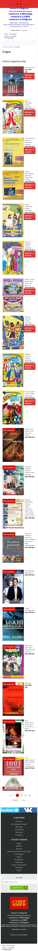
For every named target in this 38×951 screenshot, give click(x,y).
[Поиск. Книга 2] (13, 81)
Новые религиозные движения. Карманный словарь (29, 175)
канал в (14, 8)
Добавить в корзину (29, 76)
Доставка (19, 827)
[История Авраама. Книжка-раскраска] (13, 258)
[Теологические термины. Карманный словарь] (13, 152)
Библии (19, 846)
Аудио (19, 843)
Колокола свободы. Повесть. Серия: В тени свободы (29, 470)
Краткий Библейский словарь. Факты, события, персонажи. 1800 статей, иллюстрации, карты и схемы (30, 508)
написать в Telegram (20, 19)
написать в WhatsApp (20, 13)
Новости (19, 821)
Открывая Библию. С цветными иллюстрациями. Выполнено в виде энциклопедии (30, 539)
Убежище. (28, 683)
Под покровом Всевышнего (29, 572)
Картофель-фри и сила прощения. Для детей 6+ (30, 649)
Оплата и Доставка (19, 865)
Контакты (19, 835)
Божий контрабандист (30, 609)
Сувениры (19, 862)
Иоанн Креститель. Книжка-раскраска (29, 207)
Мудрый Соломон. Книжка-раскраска (28, 357)
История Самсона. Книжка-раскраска (28, 320)
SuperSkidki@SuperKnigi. (21, 11)
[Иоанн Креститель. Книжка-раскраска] (13, 220)
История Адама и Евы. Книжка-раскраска (30, 394)
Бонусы (19, 849)
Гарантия (19, 832)
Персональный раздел (19, 935)
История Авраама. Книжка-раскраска (28, 245)
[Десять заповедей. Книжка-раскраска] (13, 117)
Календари (19, 854)
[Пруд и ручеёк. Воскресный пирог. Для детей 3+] (13, 295)
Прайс (19, 870)
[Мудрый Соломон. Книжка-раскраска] (13, 370)
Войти (6, 34)
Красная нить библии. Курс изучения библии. (29, 432)
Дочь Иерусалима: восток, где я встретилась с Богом (29, 724)
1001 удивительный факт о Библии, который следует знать (30, 762)
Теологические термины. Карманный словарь (30, 141)
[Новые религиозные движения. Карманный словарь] (13, 185)
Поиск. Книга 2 (30, 67)
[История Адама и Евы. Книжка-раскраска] (13, 407)
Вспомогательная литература (19, 851)
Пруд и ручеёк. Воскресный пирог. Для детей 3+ (30, 282)
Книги (19, 857)
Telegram (23, 8)
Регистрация (13, 34)
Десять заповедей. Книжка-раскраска (28, 104)
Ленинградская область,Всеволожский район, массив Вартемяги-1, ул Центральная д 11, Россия (19, 24)
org (31, 11)
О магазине (19, 829)
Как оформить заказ (19, 824)
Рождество (19, 859)
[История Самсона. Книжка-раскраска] (13, 333)
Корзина (6, 36)
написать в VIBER (20, 16)
